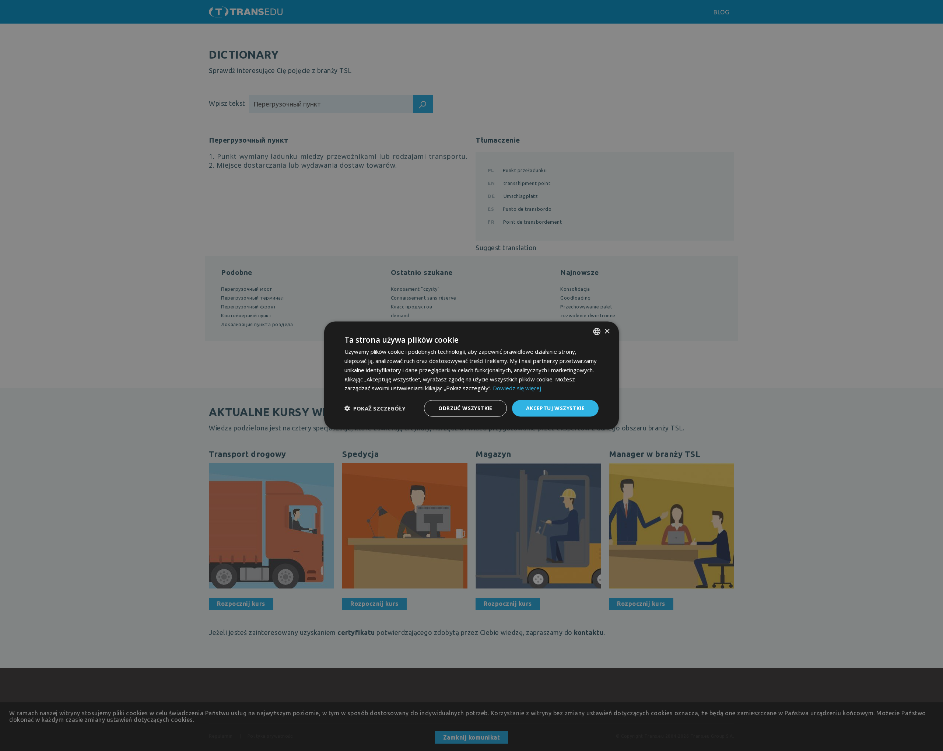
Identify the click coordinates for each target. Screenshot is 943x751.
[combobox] (596, 331)
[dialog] (471, 376)
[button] (375, 408)
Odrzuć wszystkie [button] (465, 408)
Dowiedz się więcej (517, 388)
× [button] (607, 331)
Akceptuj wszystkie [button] (555, 408)
